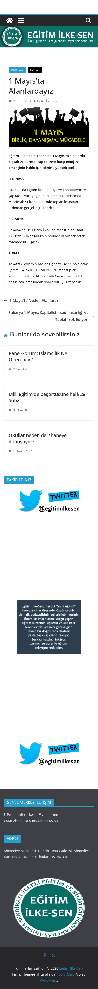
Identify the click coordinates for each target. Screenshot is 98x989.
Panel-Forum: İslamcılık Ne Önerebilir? (38, 356)
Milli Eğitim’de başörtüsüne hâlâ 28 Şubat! (47, 397)
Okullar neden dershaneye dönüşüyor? (38, 438)
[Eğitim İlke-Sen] (9, 20)
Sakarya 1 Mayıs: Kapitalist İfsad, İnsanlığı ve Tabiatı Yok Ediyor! (48, 316)
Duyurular (17, 69)
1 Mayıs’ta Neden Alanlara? (34, 300)
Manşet (35, 69)
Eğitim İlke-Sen (47, 101)
